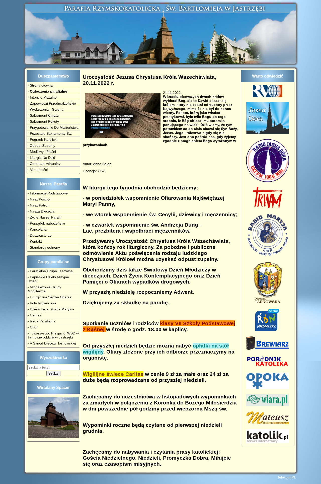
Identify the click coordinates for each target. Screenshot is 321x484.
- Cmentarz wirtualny (44, 164)
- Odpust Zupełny (41, 146)
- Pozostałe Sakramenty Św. (50, 133)
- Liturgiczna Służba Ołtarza (49, 297)
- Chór (33, 327)
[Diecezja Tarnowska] (267, 302)
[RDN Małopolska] (267, 330)
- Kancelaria (37, 229)
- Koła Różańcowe (42, 303)
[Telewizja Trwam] (268, 207)
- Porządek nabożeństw (46, 223)
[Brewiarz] (267, 349)
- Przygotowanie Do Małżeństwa (53, 127)
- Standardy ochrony (44, 247)
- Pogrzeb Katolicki (42, 139)
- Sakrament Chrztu (43, 115)
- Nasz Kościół (39, 199)
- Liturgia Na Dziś (41, 158)
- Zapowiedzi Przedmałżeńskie (52, 103)
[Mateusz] (267, 423)
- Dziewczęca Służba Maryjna (51, 309)
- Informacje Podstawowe (48, 193)
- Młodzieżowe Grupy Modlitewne (44, 289)
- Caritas (34, 315)
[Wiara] (267, 405)
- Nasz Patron (38, 205)
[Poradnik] (267, 366)
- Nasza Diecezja (41, 211)
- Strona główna (40, 85)
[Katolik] (267, 442)
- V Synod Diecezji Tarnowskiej (52, 343)
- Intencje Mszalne (42, 97)
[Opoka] (267, 388)
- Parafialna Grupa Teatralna (50, 271)
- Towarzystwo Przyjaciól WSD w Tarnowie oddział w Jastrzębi (53, 335)
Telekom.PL (286, 477)
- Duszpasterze (40, 235)
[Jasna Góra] (267, 133)
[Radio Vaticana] (267, 96)
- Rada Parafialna (41, 321)
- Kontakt (35, 241)
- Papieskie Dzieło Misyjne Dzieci (48, 279)
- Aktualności (38, 170)
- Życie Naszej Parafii (44, 217)
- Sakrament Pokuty (43, 121)
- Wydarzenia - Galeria (45, 109)
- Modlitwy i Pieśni (42, 152)
